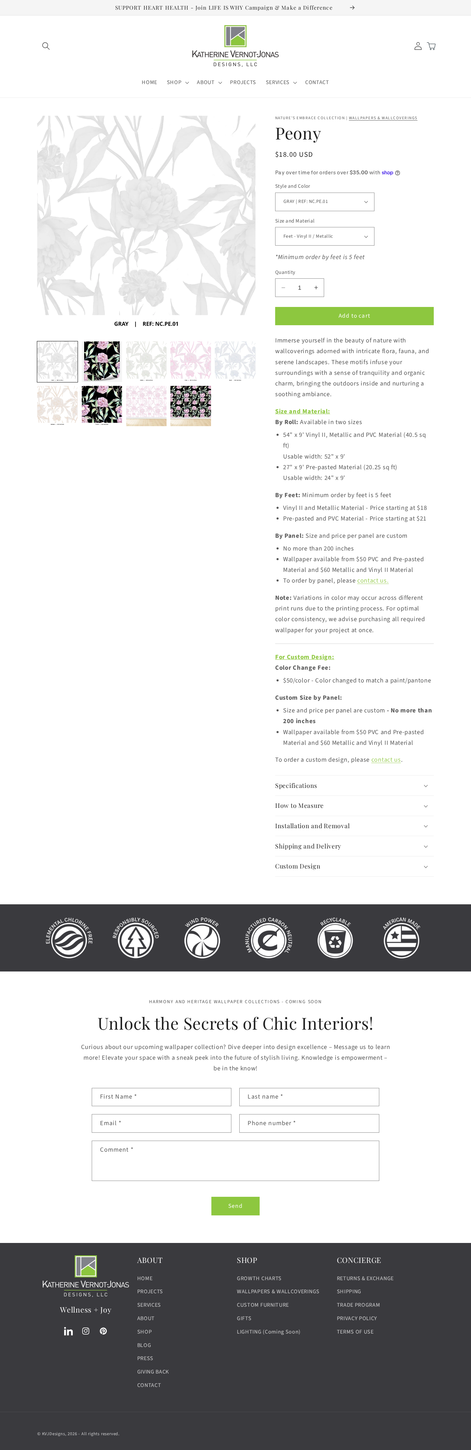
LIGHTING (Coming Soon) (269, 1332)
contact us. (373, 580)
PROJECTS (150, 1291)
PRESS (145, 1358)
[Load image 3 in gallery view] (146, 361)
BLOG (144, 1345)
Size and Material (295, 221)
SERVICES (149, 1305)
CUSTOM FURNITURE (263, 1305)
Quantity (285, 272)
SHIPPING (349, 1291)
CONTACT (149, 1385)
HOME (145, 1278)
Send (235, 1206)
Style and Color (292, 186)
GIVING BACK (153, 1372)
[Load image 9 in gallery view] (190, 406)
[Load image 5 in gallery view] (235, 361)
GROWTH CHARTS (259, 1278)
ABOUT (146, 1318)
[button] (46, 46)
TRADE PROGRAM (358, 1305)
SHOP (144, 1332)
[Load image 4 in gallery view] (190, 361)
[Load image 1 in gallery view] (57, 361)
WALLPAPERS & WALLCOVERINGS (383, 118)
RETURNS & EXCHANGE (365, 1278)
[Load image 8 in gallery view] (146, 406)
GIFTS (244, 1318)
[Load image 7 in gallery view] (102, 406)
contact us (386, 759)
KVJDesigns (53, 1434)
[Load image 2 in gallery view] (102, 361)
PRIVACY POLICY (357, 1318)
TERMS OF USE (355, 1332)
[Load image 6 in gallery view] (57, 406)
